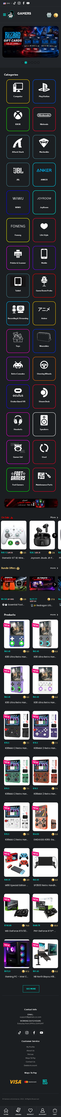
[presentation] (7, 535)
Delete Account (30, 1066)
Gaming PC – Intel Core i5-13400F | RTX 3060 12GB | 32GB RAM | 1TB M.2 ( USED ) (16, 976)
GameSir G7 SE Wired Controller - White (13, 558)
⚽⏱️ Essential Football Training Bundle (13, 604)
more (53, 568)
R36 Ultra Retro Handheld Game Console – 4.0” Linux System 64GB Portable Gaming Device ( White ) (45, 702)
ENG (8, 3)
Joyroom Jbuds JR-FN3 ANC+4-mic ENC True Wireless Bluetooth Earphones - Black (42, 558)
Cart (55, 1114)
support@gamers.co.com (30, 1017)
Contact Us (30, 1062)
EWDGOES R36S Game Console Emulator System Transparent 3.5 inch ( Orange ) (45, 839)
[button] (22, 62)
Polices (30, 1055)
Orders (18, 1114)
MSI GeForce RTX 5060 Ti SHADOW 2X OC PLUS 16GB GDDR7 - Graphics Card (16, 931)
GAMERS (24, 14)
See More (31, 989)
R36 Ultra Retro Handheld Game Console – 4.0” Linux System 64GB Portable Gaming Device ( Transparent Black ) (45, 657)
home (6, 1114)
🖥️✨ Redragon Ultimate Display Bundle (42, 605)
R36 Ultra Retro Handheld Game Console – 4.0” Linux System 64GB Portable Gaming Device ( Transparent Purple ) (16, 702)
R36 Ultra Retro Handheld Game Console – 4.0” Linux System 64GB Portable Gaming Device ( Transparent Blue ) (16, 657)
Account (42, 1114)
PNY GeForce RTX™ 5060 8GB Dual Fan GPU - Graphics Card (45, 931)
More (53, 518)
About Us (30, 1051)
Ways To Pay (30, 1058)
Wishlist (30, 1114)
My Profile (30, 1047)
